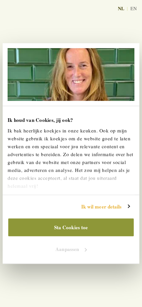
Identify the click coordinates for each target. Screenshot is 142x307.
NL (121, 8)
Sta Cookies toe (71, 227)
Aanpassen (67, 249)
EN (133, 8)
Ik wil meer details (101, 206)
